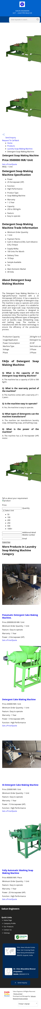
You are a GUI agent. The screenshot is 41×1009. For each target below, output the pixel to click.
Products (11, 146)
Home (9, 143)
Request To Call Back (10, 140)
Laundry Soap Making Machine (19, 149)
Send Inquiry (10, 137)
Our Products (8, 927)
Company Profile (10, 923)
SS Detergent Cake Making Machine (20, 784)
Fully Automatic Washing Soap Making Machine (17, 871)
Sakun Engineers (22, 12)
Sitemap (7, 933)
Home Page (8, 920)
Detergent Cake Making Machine (19, 699)
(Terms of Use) (17, 994)
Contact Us (8, 930)
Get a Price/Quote (9, 164)
